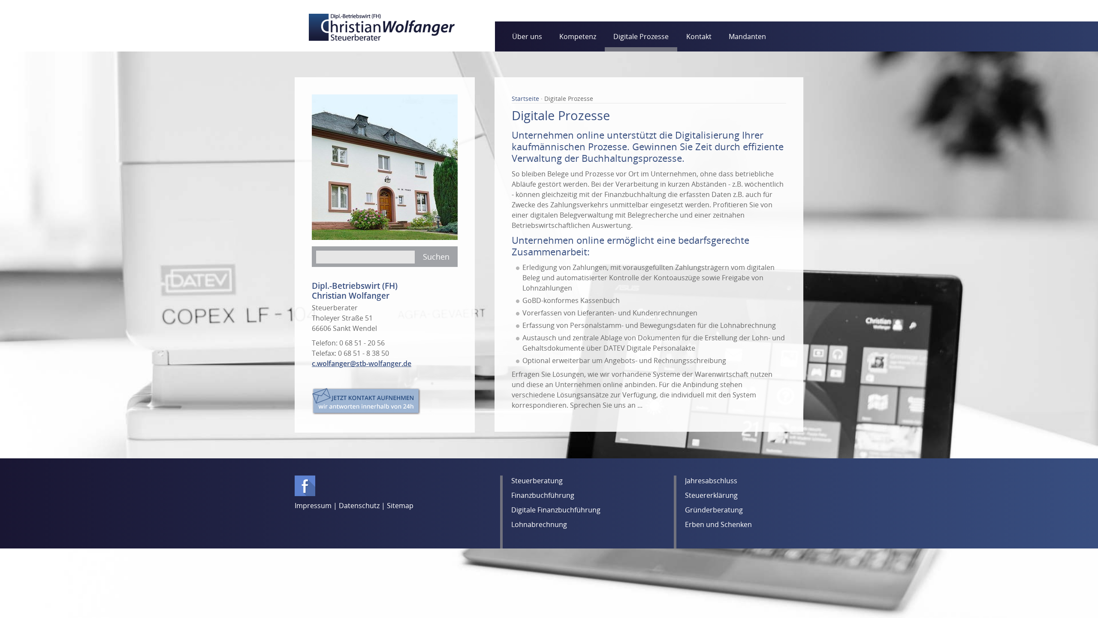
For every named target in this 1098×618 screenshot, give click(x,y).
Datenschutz (359, 505)
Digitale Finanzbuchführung (555, 510)
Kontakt (699, 36)
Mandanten (747, 36)
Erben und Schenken (718, 524)
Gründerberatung (714, 510)
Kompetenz (577, 36)
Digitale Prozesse (641, 36)
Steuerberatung (537, 480)
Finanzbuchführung (542, 495)
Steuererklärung (711, 495)
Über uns (527, 36)
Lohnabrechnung (539, 524)
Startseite (526, 98)
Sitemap (400, 505)
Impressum (313, 505)
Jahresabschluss (711, 480)
